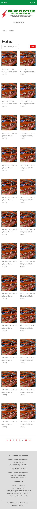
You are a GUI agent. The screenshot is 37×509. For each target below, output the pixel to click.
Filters (32, 46)
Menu (6, 2)
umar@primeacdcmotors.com (20, 491)
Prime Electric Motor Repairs (20, 503)
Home (3, 30)
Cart (34, 2)
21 (26, 440)
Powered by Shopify (17, 505)
